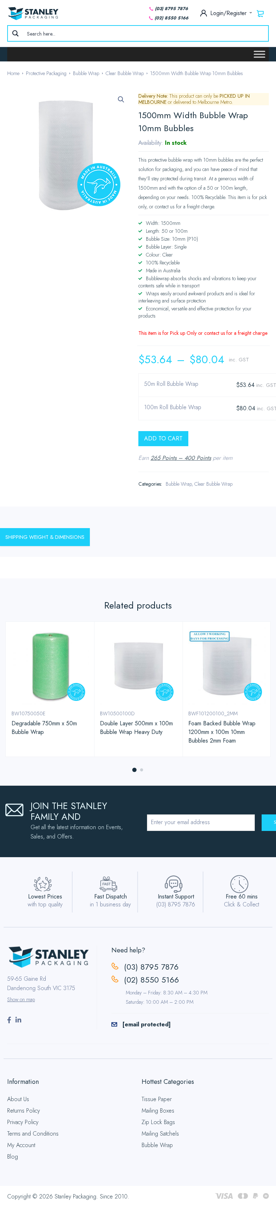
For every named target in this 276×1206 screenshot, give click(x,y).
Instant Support (176, 896)
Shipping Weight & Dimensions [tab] (44, 537)
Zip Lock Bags (158, 1122)
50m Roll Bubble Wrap (171, 384)
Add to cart (163, 438)
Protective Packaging (46, 73)
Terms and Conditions (33, 1133)
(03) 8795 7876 (171, 8)
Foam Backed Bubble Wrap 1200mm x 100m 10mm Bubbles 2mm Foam (222, 732)
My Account (21, 1145)
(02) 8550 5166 (171, 18)
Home (13, 73)
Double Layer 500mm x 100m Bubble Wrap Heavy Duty (136, 727)
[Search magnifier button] (15, 33)
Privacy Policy (22, 1122)
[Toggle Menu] (259, 54)
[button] (121, 99)
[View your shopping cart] (260, 13)
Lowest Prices (45, 896)
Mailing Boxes (158, 1110)
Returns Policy (23, 1110)
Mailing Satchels (160, 1133)
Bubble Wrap (86, 73)
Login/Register (229, 13)
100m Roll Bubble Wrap (172, 407)
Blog (12, 1156)
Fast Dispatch (110, 896)
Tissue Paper (157, 1099)
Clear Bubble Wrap (125, 73)
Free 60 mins (242, 896)
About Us (18, 1099)
